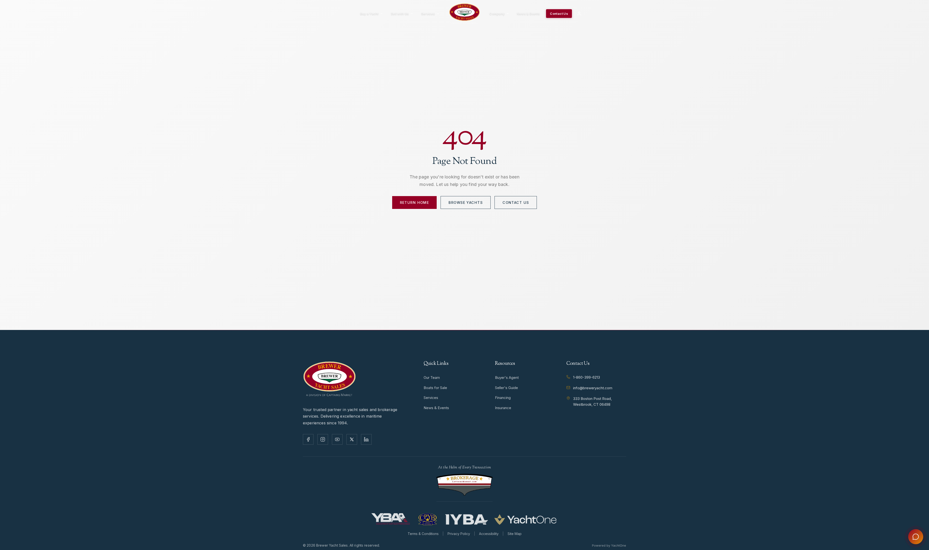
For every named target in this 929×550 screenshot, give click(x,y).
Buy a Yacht (369, 13)
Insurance (503, 407)
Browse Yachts (466, 202)
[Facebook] (308, 439)
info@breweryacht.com (592, 388)
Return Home (414, 202)
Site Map (515, 534)
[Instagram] (322, 439)
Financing (503, 397)
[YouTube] (337, 439)
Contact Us (559, 13)
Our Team (432, 377)
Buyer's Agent (507, 377)
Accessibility (489, 534)
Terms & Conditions (423, 534)
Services (428, 13)
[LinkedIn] (366, 439)
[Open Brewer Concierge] (915, 536)
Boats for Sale (435, 387)
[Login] (579, 13)
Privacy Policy (459, 534)
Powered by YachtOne (609, 545)
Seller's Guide (506, 387)
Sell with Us (400, 13)
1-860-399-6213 (586, 377)
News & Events (528, 13)
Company (496, 13)
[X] (351, 439)
